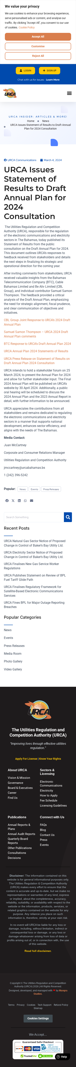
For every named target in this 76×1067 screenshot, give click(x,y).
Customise (38, 46)
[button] (69, 93)
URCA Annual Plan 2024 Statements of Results (36, 351)
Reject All (38, 55)
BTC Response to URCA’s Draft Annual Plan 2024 (37, 344)
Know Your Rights (50, 758)
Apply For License (26, 758)
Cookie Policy (27, 27)
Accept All (38, 36)
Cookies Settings (38, 1018)
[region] (38, 32)
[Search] (68, 517)
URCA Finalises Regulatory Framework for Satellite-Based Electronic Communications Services (33, 591)
